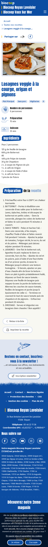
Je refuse (15, 542)
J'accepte (33, 542)
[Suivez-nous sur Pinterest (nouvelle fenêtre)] (40, 441)
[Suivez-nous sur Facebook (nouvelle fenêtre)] (5, 441)
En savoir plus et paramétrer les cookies (24, 536)
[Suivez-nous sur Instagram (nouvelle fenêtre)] (31, 441)
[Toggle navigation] (45, 12)
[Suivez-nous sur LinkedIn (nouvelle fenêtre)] (13, 441)
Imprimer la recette (19, 330)
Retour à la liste (16, 321)
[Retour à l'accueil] (12, 3)
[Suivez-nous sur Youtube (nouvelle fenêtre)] (22, 441)
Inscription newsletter (25, 376)
